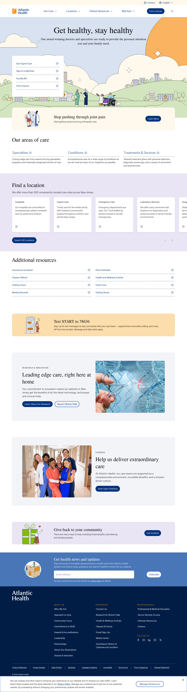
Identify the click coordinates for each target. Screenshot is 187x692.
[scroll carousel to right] (172, 240)
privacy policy (96, 581)
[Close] (183, 680)
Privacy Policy (63, 684)
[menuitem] (149, 3)
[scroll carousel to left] (165, 240)
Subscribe (154, 574)
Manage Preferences (150, 684)
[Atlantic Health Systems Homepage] (22, 595)
